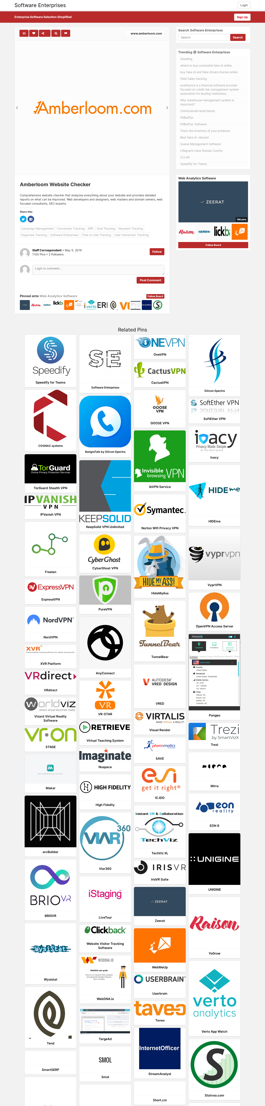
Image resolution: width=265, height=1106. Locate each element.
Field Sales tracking (193, 78)
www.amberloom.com (146, 33)
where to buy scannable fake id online (206, 65)
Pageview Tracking (34, 235)
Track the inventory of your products (205, 130)
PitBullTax (187, 117)
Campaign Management (37, 228)
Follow (157, 251)
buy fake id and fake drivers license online (208, 72)
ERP (90, 228)
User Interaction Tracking (131, 235)
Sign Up (242, 17)
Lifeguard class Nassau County (201, 150)
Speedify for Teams (193, 164)
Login (244, 5)
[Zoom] (55, 33)
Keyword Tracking (131, 228)
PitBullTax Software (193, 124)
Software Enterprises (40, 5)
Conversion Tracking (71, 228)
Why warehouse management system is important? (207, 102)
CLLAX (185, 157)
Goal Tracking (106, 228)
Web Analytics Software (58, 296)
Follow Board (155, 296)
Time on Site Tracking (96, 235)
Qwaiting (186, 59)
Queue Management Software (200, 144)
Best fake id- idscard (194, 137)
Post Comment (150, 280)
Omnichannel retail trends (197, 111)
